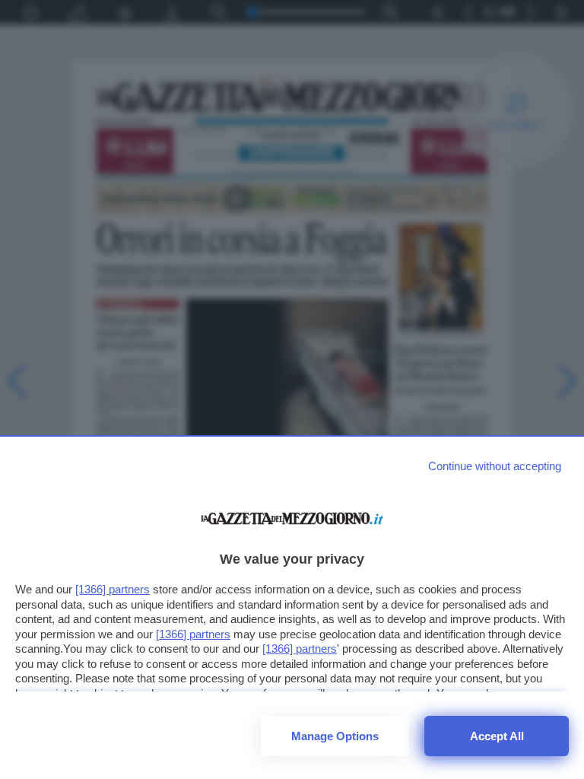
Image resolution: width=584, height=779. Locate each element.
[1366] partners (112, 589)
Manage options (335, 736)
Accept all (497, 736)
